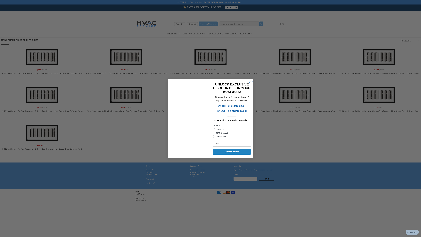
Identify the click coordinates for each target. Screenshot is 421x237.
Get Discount (232, 151)
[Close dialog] (250, 81)
